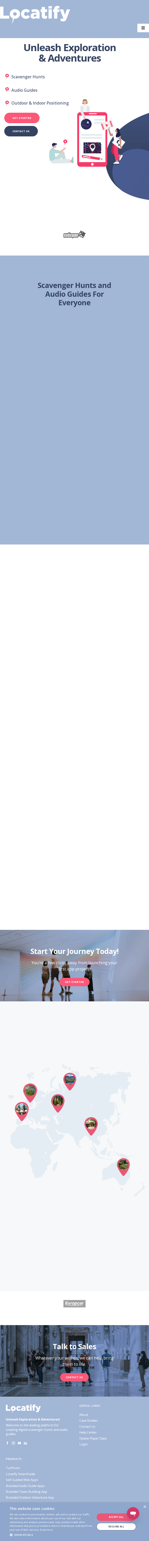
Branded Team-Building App (26, 1492)
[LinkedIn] (25, 1443)
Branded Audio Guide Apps (25, 1486)
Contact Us (87, 1426)
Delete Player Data (93, 1438)
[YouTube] (19, 1443)
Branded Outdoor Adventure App (30, 1497)
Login (83, 1444)
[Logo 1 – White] (35, 7)
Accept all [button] (116, 1517)
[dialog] (74, 1522)
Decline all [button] (116, 1526)
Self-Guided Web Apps (22, 1480)
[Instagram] (13, 1443)
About (83, 1415)
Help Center (88, 1432)
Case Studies (88, 1420)
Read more (46, 1529)
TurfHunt (13, 1468)
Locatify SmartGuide (20, 1474)
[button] (51, 1535)
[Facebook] (7, 1443)
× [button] (144, 1506)
